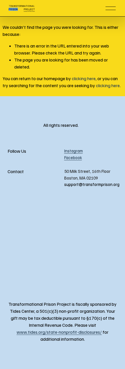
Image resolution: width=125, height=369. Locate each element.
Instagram (73, 150)
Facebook (73, 157)
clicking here (84, 78)
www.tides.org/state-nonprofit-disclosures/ (59, 332)
